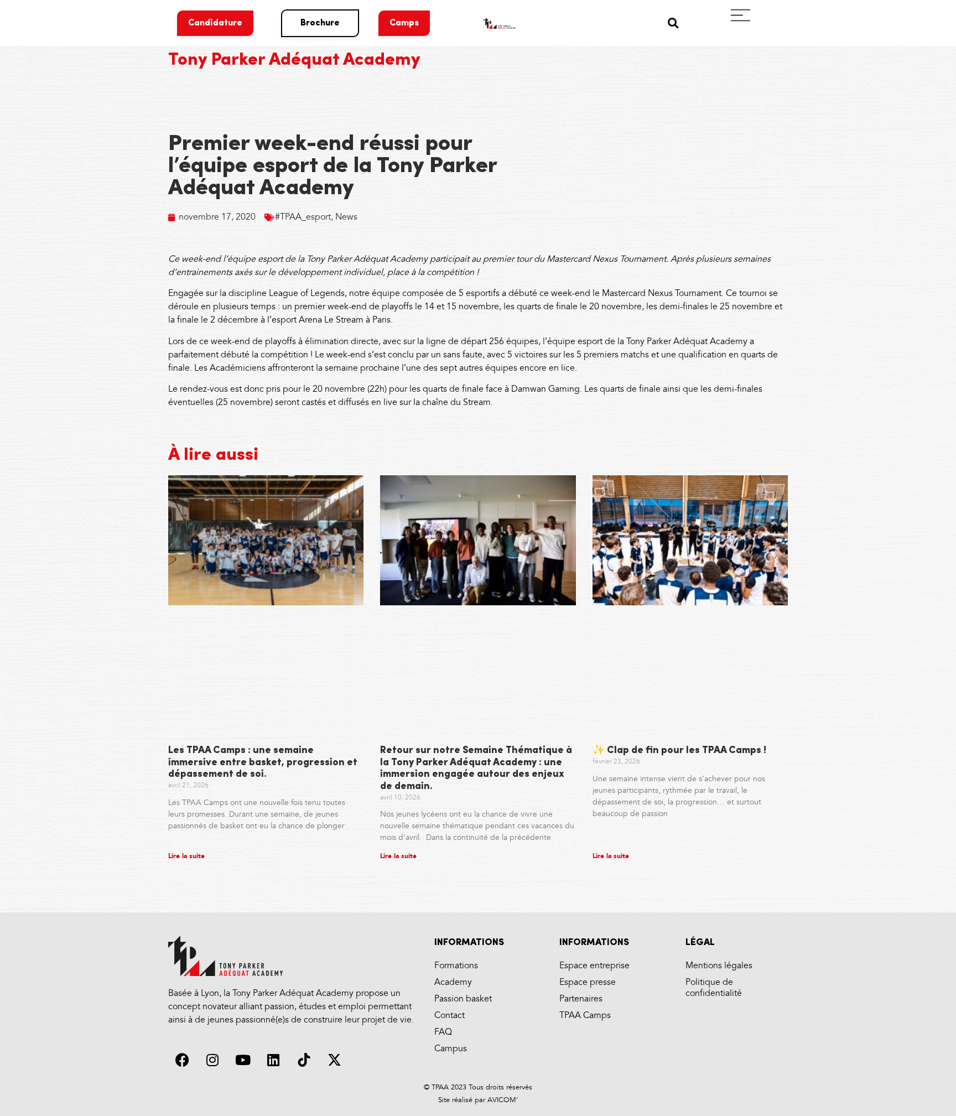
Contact (449, 1015)
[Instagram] (212, 1060)
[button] (673, 23)
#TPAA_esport (303, 217)
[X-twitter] (334, 1060)
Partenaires (580, 999)
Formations (456, 966)
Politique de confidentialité (713, 987)
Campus (450, 1049)
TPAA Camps (585, 1015)
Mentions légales (718, 966)
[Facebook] (182, 1060)
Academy (453, 982)
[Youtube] (243, 1060)
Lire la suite (186, 856)
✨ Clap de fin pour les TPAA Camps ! (679, 751)
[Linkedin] (273, 1060)
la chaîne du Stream (452, 402)
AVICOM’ (501, 1099)
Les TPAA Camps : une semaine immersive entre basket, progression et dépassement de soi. (262, 763)
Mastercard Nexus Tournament (606, 259)
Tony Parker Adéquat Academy (294, 60)
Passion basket (463, 999)
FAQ (443, 1032)
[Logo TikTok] (304, 1060)
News (346, 217)
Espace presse (587, 982)
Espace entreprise (594, 966)
